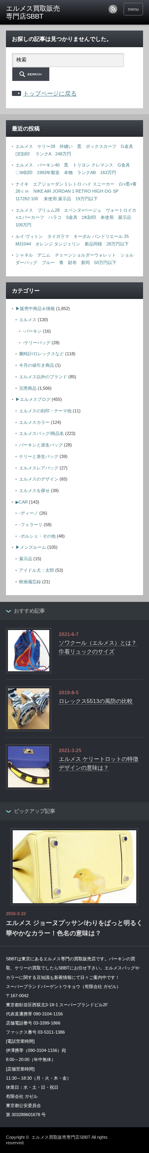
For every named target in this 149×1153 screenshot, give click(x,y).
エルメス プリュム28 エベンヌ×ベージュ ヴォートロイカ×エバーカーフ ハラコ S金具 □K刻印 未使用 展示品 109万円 (75, 217)
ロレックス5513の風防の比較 (96, 701)
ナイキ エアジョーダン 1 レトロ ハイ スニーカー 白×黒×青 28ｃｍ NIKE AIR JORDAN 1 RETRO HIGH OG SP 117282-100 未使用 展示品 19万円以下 (78, 191)
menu (133, 9)
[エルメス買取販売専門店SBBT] (36, 13)
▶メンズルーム (30, 547)
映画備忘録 (30, 581)
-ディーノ (28, 513)
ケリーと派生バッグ (38, 456)
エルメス (28, 319)
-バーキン (32, 331)
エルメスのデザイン (38, 479)
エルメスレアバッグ (38, 467)
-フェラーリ (31, 524)
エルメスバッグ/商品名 (41, 433)
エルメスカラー (34, 422)
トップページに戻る (50, 93)
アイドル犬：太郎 (36, 570)
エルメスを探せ (34, 490)
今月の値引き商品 (36, 365)
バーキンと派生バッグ (41, 444)
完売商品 (28, 388)
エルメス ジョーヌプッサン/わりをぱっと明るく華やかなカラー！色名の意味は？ (74, 928)
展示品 (25, 558)
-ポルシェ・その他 (37, 536)
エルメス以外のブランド (43, 376)
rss (112, 9)
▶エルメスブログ (32, 399)
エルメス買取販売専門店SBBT (61, 1137)
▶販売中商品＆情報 (35, 308)
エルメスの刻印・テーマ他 (45, 410)
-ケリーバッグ (36, 342)
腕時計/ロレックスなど (41, 353)
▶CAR (21, 502)
